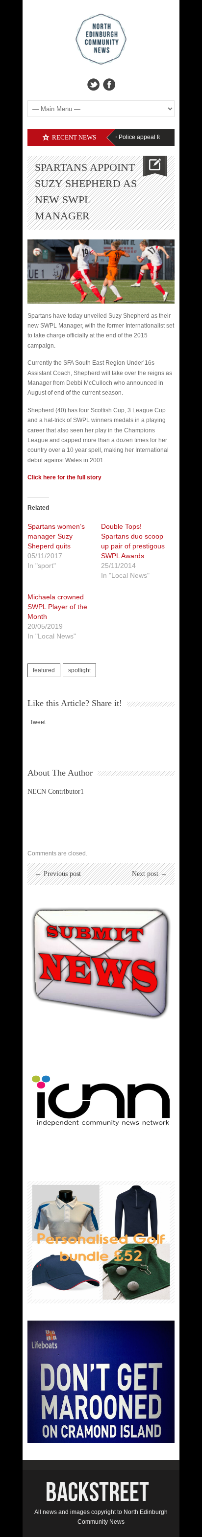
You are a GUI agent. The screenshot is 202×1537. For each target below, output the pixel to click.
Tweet (38, 722)
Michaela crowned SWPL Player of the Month (57, 606)
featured (44, 670)
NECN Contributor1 (55, 791)
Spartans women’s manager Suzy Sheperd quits (56, 536)
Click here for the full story (64, 477)
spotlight (79, 670)
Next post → (149, 873)
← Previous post (58, 873)
